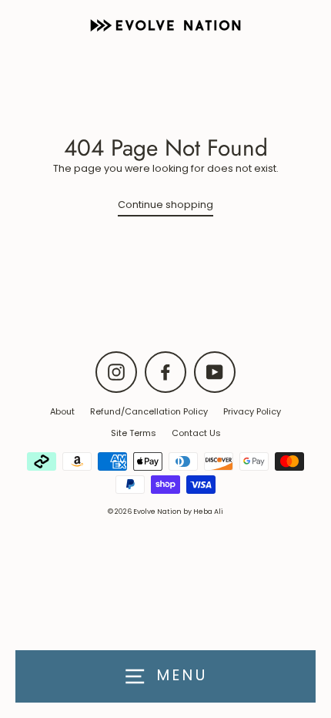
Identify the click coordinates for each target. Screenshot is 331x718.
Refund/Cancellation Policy (149, 411)
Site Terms (133, 433)
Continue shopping (165, 204)
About (62, 411)
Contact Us (196, 433)
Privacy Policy (252, 411)
